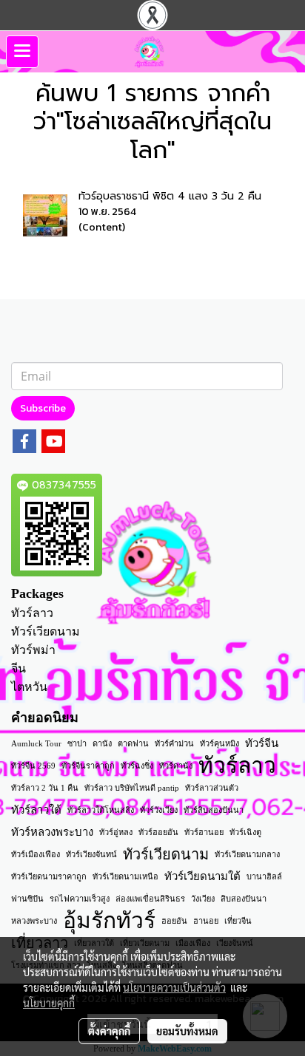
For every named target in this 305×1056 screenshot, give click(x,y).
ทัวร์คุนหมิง (219, 743)
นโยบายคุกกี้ (49, 1002)
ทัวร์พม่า (33, 650)
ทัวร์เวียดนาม (45, 631)
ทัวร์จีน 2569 (33, 765)
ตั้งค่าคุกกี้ (109, 1031)
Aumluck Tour (36, 743)
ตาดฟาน (133, 743)
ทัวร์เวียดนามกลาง (247, 854)
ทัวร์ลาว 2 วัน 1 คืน (44, 787)
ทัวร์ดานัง (175, 765)
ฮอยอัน (174, 920)
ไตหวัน (29, 687)
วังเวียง (203, 898)
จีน (18, 668)
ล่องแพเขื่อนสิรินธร (150, 898)
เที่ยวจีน (238, 920)
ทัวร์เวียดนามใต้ (202, 876)
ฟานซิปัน (27, 898)
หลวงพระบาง (34, 920)
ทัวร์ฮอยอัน (158, 832)
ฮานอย (205, 920)
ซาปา (77, 743)
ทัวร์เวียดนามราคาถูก (49, 876)
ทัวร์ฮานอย (204, 832)
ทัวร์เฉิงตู (245, 832)
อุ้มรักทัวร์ (109, 921)
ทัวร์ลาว (32, 613)
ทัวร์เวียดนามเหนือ (125, 876)
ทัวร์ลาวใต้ (36, 810)
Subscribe (43, 408)
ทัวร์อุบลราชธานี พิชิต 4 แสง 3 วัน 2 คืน (169, 196)
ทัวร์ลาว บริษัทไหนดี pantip (131, 787)
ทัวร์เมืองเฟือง (35, 854)
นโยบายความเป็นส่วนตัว (174, 987)
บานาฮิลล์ (264, 876)
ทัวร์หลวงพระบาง (52, 832)
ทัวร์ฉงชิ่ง (137, 765)
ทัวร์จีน (261, 743)
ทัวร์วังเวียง (159, 809)
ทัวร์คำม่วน (174, 743)
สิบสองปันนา (244, 898)
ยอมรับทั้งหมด (187, 1031)
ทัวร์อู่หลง (116, 832)
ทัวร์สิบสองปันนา (214, 809)
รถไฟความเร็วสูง (80, 898)
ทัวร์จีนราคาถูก (88, 765)
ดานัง (102, 743)
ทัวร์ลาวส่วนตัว (211, 787)
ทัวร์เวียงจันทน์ (91, 854)
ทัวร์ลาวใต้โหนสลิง (100, 809)
